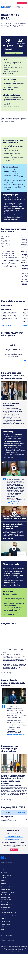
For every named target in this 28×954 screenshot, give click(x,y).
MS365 (3, 880)
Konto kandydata (6, 875)
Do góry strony (21, 812)
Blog (2, 926)
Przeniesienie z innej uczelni (9, 915)
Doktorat (3, 909)
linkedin (5, 865)
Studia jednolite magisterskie (9, 892)
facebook (2, 865)
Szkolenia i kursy (6, 907)
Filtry (9, 812)
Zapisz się (22, 2)
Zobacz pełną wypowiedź (15, 502)
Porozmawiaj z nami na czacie (14, 836)
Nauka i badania (5, 924)
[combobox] (8, 3)
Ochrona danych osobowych (8, 938)
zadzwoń (7, 839)
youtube (14, 865)
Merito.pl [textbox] (4, 2)
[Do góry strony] (25, 949)
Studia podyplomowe (7, 902)
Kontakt (3, 929)
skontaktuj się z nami (17, 839)
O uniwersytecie (5, 921)
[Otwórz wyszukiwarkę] (22, 7)
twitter (8, 865)
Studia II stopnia (5, 895)
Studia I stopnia (5, 889)
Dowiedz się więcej (7, 673)
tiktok (17, 865)
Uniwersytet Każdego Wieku (9, 912)
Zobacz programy (14, 53)
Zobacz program (8, 73)
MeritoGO (4, 878)
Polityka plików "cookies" (7, 940)
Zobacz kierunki (8, 89)
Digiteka (3, 883)
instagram (11, 865)
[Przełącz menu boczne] (26, 7)
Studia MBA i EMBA (6, 904)
